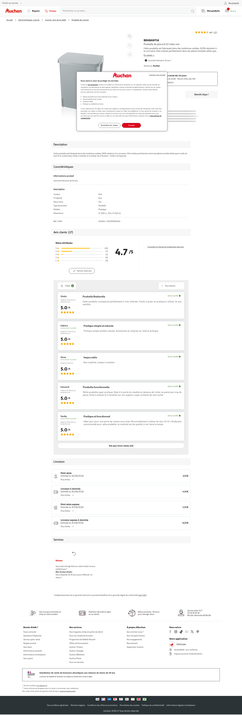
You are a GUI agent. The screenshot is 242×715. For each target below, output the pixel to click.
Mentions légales (78, 705)
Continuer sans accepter (157, 75)
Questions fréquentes (32, 636)
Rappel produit (29, 643)
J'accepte (131, 125)
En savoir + (149, 55)
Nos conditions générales (57, 705)
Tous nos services (76, 662)
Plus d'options (168, 82)
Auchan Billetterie (76, 654)
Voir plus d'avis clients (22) (121, 446)
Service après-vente (31, 639)
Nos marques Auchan (136, 636)
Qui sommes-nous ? (135, 632)
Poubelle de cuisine (80, 20)
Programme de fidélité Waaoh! (82, 639)
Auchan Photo (75, 658)
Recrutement (132, 643)
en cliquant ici (42, 686)
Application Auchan (135, 647)
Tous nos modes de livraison (81, 636)
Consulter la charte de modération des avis (165, 247)
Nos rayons (28, 658)
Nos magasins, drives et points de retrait (86, 632)
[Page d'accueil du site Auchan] (14, 10)
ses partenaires (93, 85)
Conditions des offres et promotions (102, 705)
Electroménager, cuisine (28, 20)
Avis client (27, 647)
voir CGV (142, 595)
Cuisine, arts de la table (55, 20)
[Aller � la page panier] (230, 10)
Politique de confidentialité (153, 705)
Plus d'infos (65, 479)
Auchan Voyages (76, 651)
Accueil (9, 20)
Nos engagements (134, 639)
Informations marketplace (34, 654)
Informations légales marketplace (181, 705)
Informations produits (32, 651)
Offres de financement (78, 643)
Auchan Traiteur (76, 647)
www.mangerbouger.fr (68, 691)
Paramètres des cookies (109, 125)
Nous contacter (29, 632)
